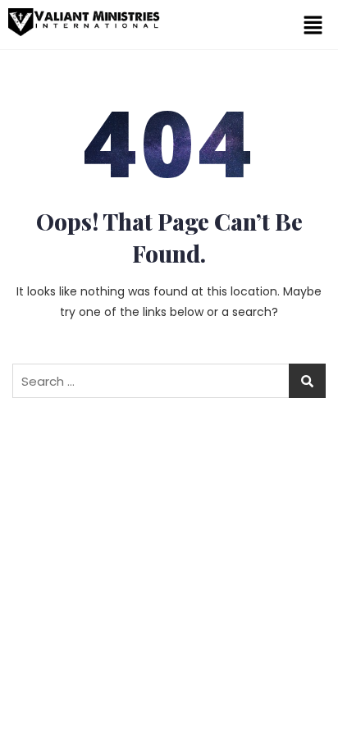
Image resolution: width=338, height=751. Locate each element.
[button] (313, 24)
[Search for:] (169, 381)
